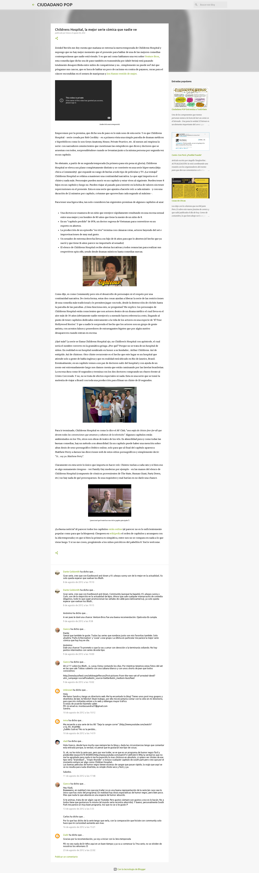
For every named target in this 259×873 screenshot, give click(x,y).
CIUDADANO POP (54, 4)
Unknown (67, 690)
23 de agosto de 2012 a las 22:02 (79, 850)
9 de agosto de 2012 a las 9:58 (78, 621)
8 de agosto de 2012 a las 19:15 (78, 605)
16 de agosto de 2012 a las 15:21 (79, 827)
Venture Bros (152, 56)
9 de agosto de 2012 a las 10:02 (78, 682)
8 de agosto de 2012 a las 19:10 (78, 582)
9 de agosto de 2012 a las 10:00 (78, 654)
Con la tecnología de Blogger (131, 869)
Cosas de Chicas (179, 201)
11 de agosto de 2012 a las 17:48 (79, 776)
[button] (56, 38)
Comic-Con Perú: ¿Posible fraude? (187, 155)
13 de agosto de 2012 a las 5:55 (78, 809)
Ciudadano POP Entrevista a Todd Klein (189, 109)
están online (115, 529)
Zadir (65, 835)
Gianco (66, 629)
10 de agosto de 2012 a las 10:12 (79, 712)
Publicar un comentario (66, 856)
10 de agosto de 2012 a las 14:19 (79, 733)
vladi (65, 741)
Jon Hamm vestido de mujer (122, 73)
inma (65, 720)
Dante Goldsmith (71, 571)
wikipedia (115, 533)
